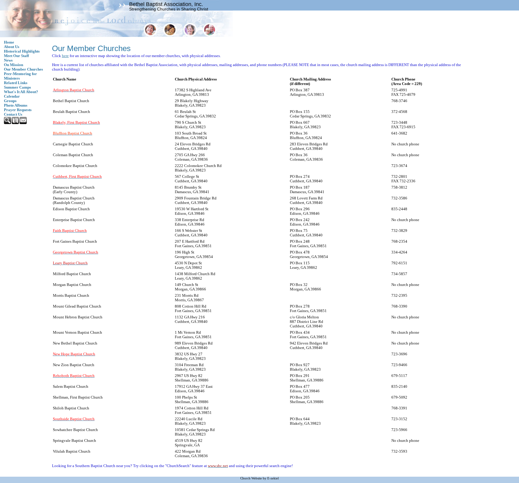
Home (9, 42)
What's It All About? (21, 92)
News (8, 60)
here (65, 56)
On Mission (13, 65)
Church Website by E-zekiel (259, 478)
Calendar (12, 96)
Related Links (15, 83)
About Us (11, 47)
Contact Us (13, 114)
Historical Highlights (22, 51)
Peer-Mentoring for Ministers (20, 76)
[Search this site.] (8, 123)
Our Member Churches (23, 69)
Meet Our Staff (16, 56)
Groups (10, 101)
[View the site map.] (16, 123)
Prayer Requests (18, 110)
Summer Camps (17, 87)
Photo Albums (15, 105)
